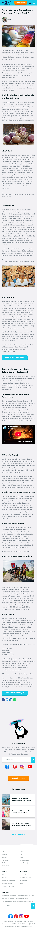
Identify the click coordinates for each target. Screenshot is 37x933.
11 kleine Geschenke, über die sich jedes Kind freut (18, 261)
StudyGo (22, 883)
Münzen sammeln (7, 883)
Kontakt (4, 857)
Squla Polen (23, 880)
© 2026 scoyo (24, 924)
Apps (21, 857)
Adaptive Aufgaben (25, 863)
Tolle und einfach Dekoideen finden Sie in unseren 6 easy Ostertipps (18, 195)
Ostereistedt (18, 631)
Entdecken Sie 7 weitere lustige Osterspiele (17, 551)
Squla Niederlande (25, 878)
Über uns (4, 854)
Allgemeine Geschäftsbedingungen (14, 921)
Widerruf (4, 878)
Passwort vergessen (8, 886)
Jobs (21, 854)
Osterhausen (31, 631)
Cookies (4, 863)
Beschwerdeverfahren (8, 880)
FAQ (3, 875)
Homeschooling (24, 860)
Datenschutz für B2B (8, 924)
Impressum (5, 860)
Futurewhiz (23, 875)
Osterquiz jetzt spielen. (9, 351)
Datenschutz (5, 866)
